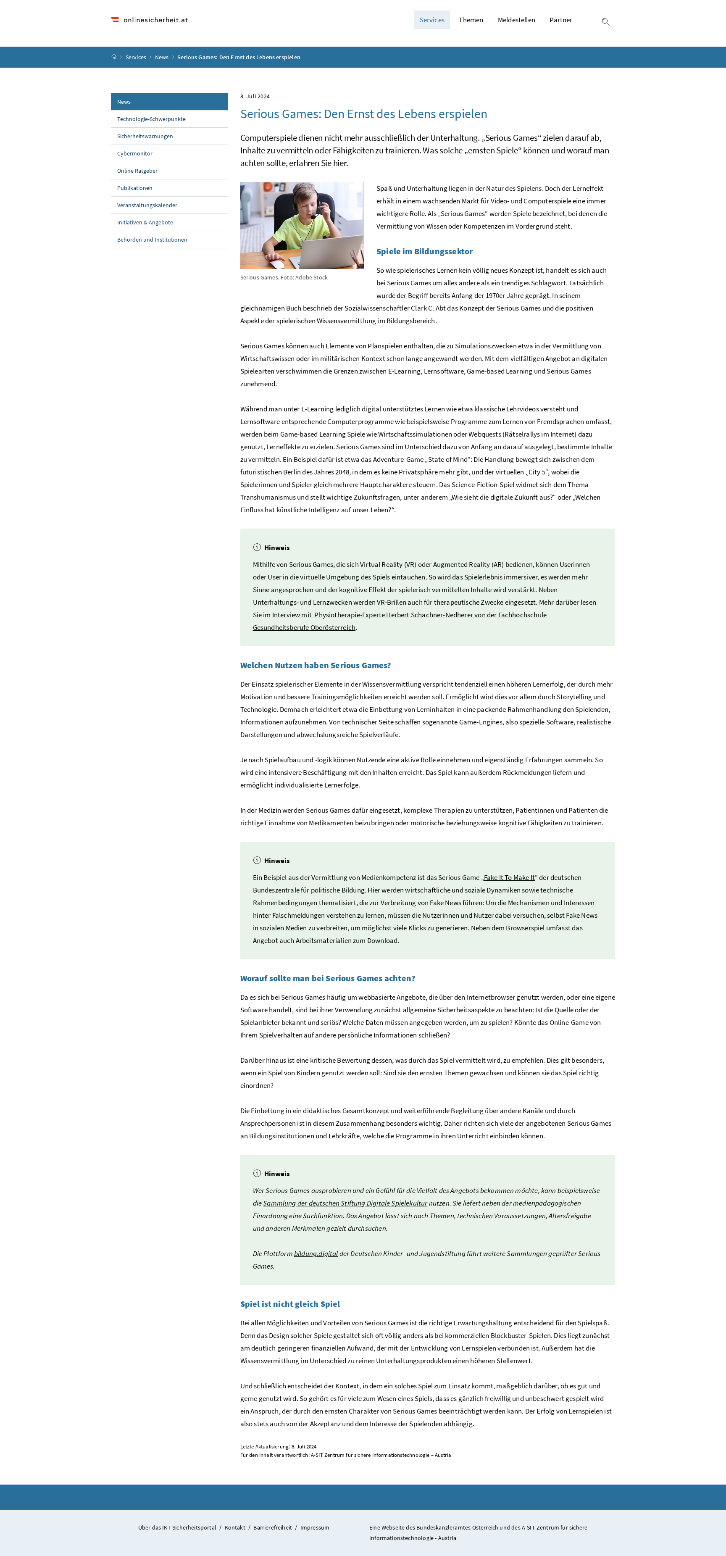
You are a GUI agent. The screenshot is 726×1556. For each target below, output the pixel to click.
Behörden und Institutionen (152, 239)
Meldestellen (516, 19)
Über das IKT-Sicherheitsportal (177, 1527)
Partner (561, 19)
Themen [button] (471, 19)
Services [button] (432, 19)
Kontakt (235, 1527)
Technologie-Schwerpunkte (151, 119)
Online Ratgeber (137, 170)
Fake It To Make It (509, 877)
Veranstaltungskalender (147, 205)
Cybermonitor (135, 153)
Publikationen (135, 188)
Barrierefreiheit (272, 1527)
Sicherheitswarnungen (145, 136)
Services (137, 57)
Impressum (315, 1527)
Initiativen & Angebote (145, 222)
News (162, 57)
